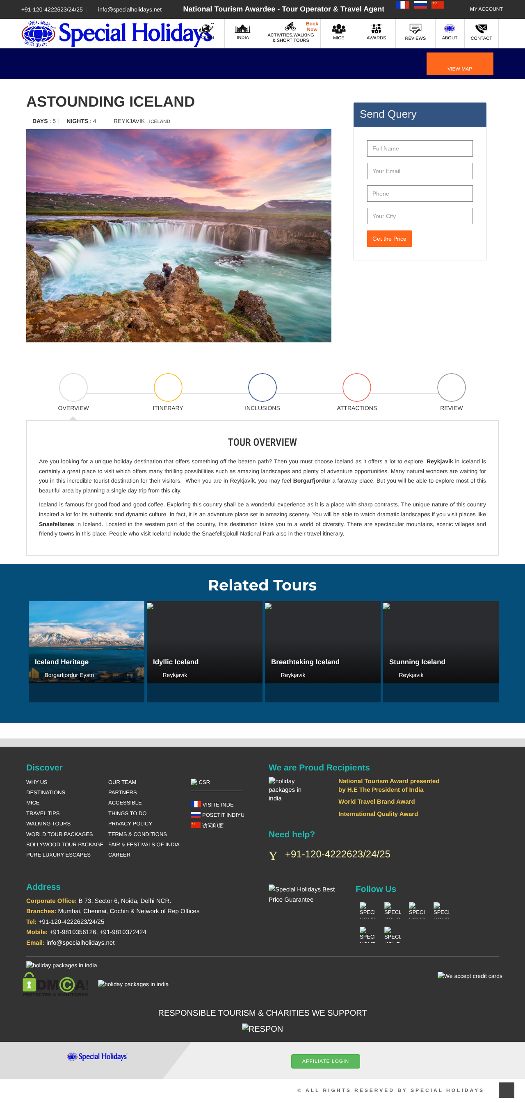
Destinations (45, 792)
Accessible (125, 803)
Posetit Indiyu (222, 815)
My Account (486, 9)
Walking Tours (48, 823)
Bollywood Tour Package (64, 844)
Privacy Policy (130, 823)
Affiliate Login (325, 1061)
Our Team (122, 782)
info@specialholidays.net (130, 9)
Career (119, 855)
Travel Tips (42, 813)
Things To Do (127, 813)
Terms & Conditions (137, 834)
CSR (203, 782)
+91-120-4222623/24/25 (52, 9)
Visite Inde (217, 805)
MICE (33, 803)
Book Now (86, 651)
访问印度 (212, 826)
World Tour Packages (59, 834)
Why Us (37, 782)
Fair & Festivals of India (144, 844)
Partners (122, 792)
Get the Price (389, 238)
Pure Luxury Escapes (58, 855)
